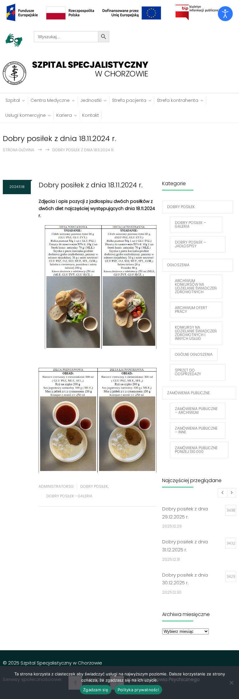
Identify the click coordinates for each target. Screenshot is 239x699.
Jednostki (90, 100)
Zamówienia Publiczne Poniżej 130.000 (196, 449)
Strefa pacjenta (129, 100)
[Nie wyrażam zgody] (231, 682)
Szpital (13, 100)
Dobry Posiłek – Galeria (190, 224)
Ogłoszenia (178, 264)
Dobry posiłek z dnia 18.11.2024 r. (91, 185)
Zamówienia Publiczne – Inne (196, 430)
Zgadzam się (95, 689)
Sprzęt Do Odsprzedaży (188, 372)
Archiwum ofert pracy (191, 309)
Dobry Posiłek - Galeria (69, 496)
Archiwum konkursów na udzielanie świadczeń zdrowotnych (196, 286)
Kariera (64, 115)
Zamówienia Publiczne (188, 392)
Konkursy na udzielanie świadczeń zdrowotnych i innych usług (196, 333)
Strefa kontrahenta (177, 100)
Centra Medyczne (50, 100)
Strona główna (18, 150)
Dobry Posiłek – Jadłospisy (190, 244)
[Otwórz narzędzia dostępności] (225, 13)
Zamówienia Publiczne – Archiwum (196, 410)
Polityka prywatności (138, 689)
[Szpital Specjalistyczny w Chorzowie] (79, 73)
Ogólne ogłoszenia (194, 354)
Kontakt (90, 115)
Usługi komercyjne (25, 115)
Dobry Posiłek (94, 486)
